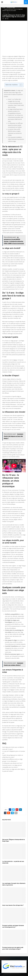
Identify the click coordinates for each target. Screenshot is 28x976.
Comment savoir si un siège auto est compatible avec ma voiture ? (12, 766)
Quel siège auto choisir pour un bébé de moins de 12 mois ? (13, 748)
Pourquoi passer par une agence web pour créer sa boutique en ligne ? (12, 948)
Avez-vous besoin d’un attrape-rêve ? (13, 905)
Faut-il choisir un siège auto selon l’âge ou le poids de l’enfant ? (13, 770)
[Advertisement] (14, 40)
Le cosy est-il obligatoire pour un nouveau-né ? (13, 752)
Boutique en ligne (6, 12)
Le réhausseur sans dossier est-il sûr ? (12, 763)
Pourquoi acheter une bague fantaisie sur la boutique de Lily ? (13, 926)
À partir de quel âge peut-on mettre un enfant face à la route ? (12, 756)
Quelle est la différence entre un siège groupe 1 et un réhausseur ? (12, 760)
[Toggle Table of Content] (20, 85)
